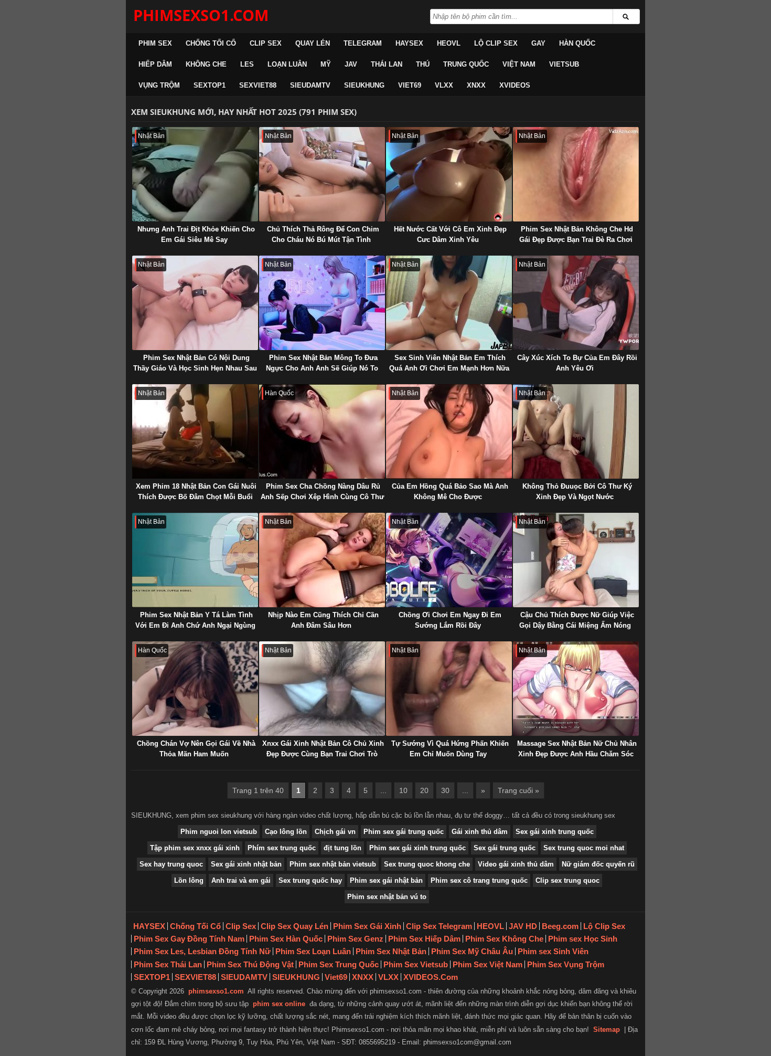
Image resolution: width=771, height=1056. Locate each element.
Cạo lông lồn (286, 832)
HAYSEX (409, 43)
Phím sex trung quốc (282, 848)
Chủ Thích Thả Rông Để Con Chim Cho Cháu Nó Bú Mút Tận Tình (323, 234)
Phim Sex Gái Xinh (367, 926)
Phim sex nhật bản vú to (386, 897)
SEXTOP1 (210, 85)
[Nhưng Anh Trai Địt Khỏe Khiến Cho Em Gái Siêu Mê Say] (195, 174)
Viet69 (409, 85)
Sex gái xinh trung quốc (555, 832)
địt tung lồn (342, 848)
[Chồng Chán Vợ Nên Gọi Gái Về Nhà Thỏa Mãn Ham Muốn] (195, 688)
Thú (423, 64)
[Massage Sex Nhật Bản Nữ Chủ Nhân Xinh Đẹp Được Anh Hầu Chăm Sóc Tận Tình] (576, 688)
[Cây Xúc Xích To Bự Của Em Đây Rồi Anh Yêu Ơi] (576, 303)
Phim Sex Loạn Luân (313, 951)
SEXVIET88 (257, 85)
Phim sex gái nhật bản (386, 880)
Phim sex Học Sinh (582, 938)
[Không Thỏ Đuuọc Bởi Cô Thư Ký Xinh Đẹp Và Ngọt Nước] (576, 431)
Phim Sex (155, 43)
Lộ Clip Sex (496, 43)
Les (247, 64)
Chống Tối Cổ (211, 43)
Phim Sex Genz (355, 938)
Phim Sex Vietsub (415, 964)
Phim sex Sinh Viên (553, 951)
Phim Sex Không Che (504, 938)
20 (424, 790)
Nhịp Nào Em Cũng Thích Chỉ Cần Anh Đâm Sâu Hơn (323, 620)
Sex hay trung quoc (171, 864)
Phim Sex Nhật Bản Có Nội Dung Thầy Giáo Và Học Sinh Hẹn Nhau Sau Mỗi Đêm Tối (195, 368)
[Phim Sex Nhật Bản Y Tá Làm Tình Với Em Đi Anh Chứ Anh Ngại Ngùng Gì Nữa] (195, 560)
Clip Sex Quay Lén (294, 926)
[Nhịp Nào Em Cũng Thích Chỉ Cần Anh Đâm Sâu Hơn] (322, 560)
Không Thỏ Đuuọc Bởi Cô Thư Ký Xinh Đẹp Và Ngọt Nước (577, 491)
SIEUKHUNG (364, 85)
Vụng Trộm (159, 85)
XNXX (476, 85)
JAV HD (523, 926)
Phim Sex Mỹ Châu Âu (472, 951)
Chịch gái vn (335, 832)
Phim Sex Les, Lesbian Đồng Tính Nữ (202, 951)
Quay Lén (312, 43)
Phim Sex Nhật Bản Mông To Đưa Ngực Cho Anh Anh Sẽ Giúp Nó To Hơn (322, 368)
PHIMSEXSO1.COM (201, 15)
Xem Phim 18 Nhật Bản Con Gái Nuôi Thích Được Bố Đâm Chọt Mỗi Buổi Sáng (196, 496)
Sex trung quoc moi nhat (583, 848)
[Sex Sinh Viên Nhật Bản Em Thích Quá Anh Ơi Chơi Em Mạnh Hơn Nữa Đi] (449, 303)
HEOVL (449, 43)
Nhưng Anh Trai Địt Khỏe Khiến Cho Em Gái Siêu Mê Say (196, 234)
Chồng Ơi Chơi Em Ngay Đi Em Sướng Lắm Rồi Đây (450, 620)
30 (445, 790)
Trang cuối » (518, 790)
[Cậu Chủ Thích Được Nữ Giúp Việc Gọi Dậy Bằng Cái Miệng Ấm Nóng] (576, 560)
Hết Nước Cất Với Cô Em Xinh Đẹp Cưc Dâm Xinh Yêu (450, 234)
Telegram (363, 43)
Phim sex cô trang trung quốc (479, 880)
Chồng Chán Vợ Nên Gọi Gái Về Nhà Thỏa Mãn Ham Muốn (196, 749)
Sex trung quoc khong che (427, 864)
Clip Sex (266, 43)
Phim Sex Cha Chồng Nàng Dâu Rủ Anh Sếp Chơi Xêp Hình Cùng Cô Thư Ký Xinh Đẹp (322, 496)
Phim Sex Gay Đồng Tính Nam (189, 938)
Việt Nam (519, 64)
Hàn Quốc (577, 43)
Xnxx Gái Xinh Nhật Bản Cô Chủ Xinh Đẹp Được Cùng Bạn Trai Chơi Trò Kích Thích (323, 754)
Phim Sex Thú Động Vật (250, 964)
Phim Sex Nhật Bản (391, 951)
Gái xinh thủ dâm (480, 832)
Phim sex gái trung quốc (403, 832)
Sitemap (606, 1029)
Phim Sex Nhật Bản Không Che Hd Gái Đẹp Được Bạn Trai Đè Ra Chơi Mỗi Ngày (576, 239)
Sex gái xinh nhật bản (246, 864)
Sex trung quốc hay (310, 880)
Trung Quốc (466, 64)
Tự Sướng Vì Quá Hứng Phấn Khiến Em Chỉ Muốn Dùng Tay (450, 749)
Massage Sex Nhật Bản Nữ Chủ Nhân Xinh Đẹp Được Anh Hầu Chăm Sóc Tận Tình (577, 754)
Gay (538, 43)
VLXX (444, 85)
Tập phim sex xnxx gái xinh (195, 848)
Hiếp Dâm (155, 64)
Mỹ (325, 64)
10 (403, 790)
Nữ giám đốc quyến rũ (598, 864)
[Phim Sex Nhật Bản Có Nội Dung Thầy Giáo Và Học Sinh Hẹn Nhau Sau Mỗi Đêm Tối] (195, 303)
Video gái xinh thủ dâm (516, 864)
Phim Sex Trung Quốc (338, 964)
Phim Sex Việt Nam (487, 964)
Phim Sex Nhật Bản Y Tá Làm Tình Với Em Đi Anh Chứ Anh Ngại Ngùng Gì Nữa (195, 625)
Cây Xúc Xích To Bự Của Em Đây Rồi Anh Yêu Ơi (577, 363)
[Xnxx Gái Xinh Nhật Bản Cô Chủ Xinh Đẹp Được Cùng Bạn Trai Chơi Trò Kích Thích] (322, 688)
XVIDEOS (514, 85)
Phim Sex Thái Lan (168, 964)
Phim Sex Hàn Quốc (286, 938)
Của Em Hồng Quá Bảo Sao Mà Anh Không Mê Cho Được (450, 491)
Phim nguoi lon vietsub (218, 832)
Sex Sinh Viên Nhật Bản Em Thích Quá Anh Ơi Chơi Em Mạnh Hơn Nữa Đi (449, 368)
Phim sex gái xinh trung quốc (417, 848)
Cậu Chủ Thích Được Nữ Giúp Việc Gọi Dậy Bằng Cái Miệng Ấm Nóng (576, 620)
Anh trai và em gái (241, 880)
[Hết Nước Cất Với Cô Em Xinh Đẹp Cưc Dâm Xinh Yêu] (449, 174)
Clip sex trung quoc (567, 880)
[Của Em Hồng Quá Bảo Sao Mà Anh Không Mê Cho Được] (449, 431)
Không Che (206, 64)
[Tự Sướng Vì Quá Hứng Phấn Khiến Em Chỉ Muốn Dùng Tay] (449, 688)
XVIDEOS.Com (430, 977)
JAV (351, 64)
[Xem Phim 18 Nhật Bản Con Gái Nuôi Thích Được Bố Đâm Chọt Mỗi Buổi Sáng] (195, 431)
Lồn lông (189, 880)
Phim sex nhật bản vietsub (333, 864)
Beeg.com (560, 926)
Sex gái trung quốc (505, 848)
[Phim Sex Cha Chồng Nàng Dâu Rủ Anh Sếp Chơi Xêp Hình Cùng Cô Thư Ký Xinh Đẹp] (322, 431)
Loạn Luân (287, 64)
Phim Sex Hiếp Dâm (424, 938)
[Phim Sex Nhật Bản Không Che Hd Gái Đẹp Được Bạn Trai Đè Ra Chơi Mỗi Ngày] (576, 174)
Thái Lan (386, 64)
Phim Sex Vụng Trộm (565, 964)
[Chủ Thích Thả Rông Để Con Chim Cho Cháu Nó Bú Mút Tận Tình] (322, 174)
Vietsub (564, 64)
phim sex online (279, 1004)
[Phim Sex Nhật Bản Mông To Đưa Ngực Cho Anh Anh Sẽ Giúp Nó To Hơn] (322, 303)
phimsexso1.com (216, 991)
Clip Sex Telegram (439, 926)
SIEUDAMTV (310, 85)
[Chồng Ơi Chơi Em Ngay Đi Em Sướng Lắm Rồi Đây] (449, 560)
